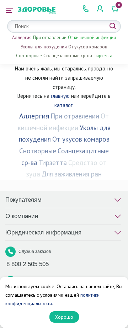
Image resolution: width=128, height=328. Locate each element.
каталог (63, 105)
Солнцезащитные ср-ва (67, 56)
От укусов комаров (87, 47)
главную (60, 95)
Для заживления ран (72, 174)
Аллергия (22, 38)
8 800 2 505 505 (27, 264)
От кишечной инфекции (92, 38)
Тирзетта (103, 56)
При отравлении (49, 38)
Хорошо (64, 317)
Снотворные (29, 56)
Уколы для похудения (44, 47)
